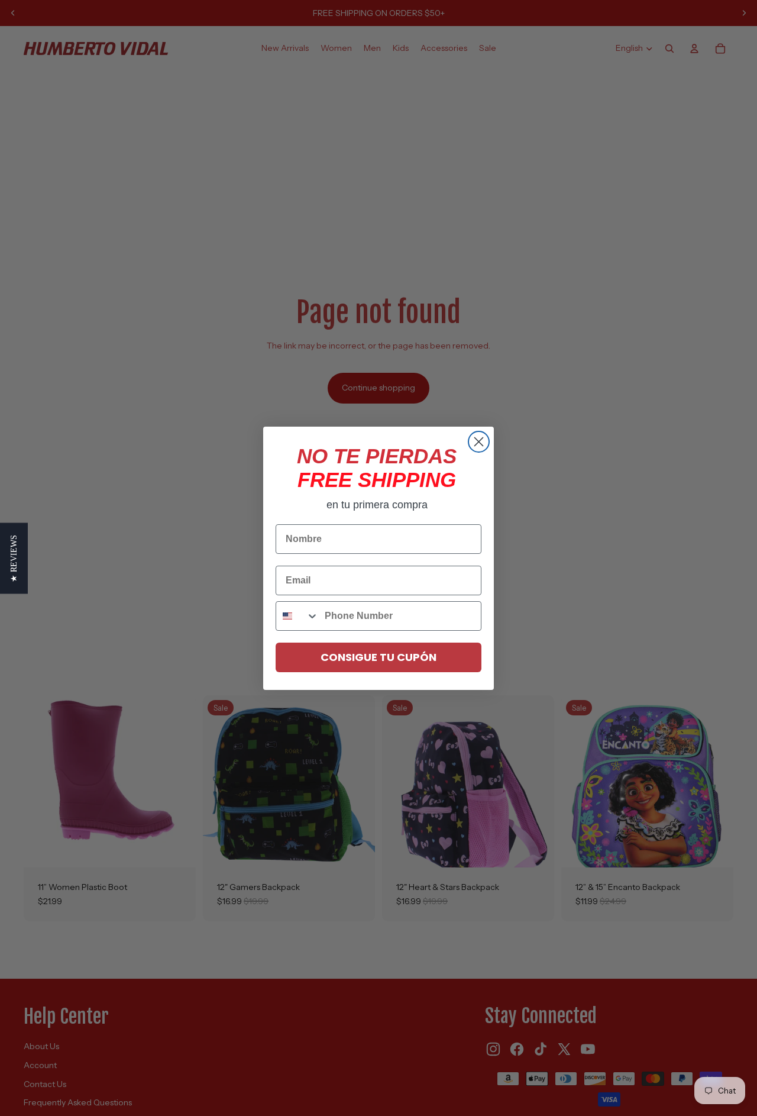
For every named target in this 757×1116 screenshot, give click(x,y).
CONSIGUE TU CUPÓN (378, 657)
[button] (14, 558)
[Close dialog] (478, 441)
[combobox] (297, 616)
